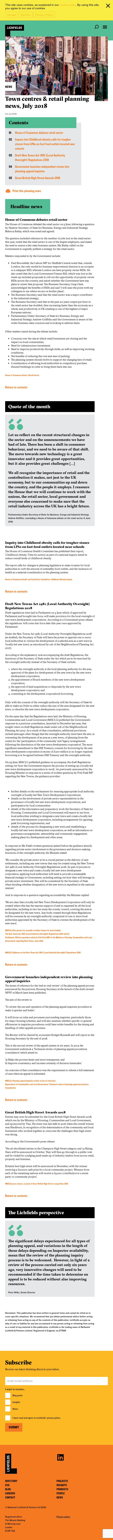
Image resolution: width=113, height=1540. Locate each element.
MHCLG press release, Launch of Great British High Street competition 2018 (36, 1184)
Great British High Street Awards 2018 (37, 178)
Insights (16, 1402)
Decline (25, 15)
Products (62, 1489)
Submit (14, 1427)
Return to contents (16, 387)
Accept (11, 15)
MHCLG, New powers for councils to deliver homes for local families (33, 930)
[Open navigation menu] (105, 27)
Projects (62, 1481)
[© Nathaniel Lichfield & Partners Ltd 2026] (14, 30)
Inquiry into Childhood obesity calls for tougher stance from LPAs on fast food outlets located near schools (45, 144)
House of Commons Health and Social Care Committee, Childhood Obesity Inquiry (38, 579)
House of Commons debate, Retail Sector (22, 375)
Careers (10, 1493)
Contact (10, 1497)
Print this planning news (26, 191)
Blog (8, 1489)
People (60, 1493)
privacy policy (53, 1418)
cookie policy (67, 5)
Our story (11, 1481)
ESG (7, 1485)
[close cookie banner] (108, 6)
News (15, 1409)
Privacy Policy (44, 15)
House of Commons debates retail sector (39, 133)
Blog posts (18, 1395)
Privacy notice (63, 1517)
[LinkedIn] (60, 1457)
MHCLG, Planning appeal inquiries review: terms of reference (30, 1081)
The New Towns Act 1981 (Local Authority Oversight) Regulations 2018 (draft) (37, 934)
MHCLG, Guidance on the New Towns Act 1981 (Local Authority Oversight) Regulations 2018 (43, 952)
